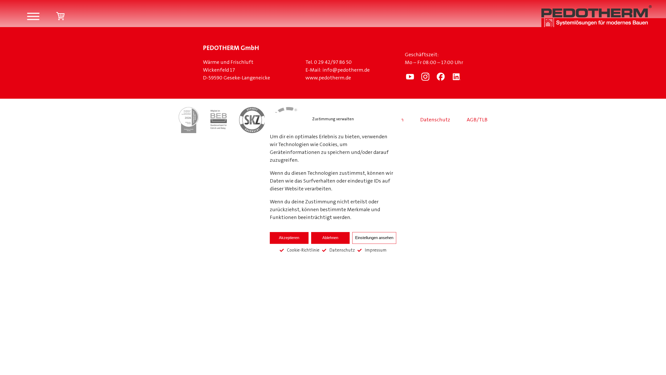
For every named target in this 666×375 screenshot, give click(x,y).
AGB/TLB (477, 120)
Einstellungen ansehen (374, 237)
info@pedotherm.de (346, 70)
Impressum (376, 250)
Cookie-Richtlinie (303, 250)
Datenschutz (342, 250)
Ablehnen (330, 237)
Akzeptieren (289, 237)
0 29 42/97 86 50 (333, 62)
